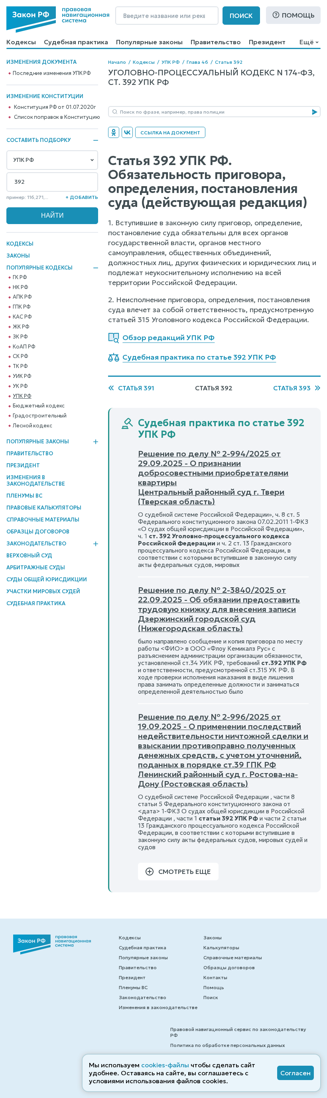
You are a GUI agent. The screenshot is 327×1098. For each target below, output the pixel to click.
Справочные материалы (42, 519)
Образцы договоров (37, 531)
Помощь (298, 15)
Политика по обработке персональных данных (227, 1045)
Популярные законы (149, 42)
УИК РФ (22, 376)
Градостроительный (40, 416)
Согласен (295, 1073)
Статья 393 (292, 388)
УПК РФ (22, 396)
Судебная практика (76, 42)
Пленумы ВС (24, 495)
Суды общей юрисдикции (46, 579)
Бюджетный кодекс (39, 406)
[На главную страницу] (57, 19)
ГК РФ (20, 277)
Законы (18, 255)
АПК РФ (22, 297)
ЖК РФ (21, 327)
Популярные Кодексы (39, 268)
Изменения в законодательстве (35, 480)
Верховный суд (29, 555)
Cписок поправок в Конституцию (57, 117)
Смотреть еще (184, 872)
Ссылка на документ (170, 133)
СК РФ (20, 356)
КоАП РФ (24, 347)
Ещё (306, 42)
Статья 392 (228, 62)
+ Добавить (81, 197)
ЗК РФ (20, 337)
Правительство (216, 42)
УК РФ (20, 386)
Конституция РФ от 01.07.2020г (54, 107)
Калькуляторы (221, 947)
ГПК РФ (21, 307)
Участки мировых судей (43, 591)
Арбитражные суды (35, 567)
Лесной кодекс (32, 426)
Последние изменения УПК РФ (52, 73)
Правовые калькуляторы (43, 507)
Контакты (215, 977)
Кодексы (21, 42)
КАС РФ (22, 317)
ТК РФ (20, 366)
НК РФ (20, 287)
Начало (117, 62)
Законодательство (36, 544)
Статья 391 (136, 388)
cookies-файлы (165, 1065)
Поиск (241, 16)
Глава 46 (197, 62)
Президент (267, 42)
